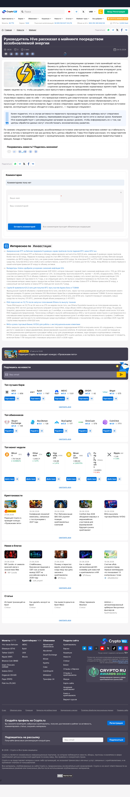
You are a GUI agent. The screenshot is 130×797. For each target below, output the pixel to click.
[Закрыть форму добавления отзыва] (121, 192)
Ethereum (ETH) (8, 648)
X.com (117, 30)
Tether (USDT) (8, 653)
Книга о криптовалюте (69, 694)
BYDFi (88, 391)
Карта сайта (68, 683)
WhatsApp (108, 30)
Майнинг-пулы (81, 19)
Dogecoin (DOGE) (9, 675)
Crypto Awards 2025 (118, 19)
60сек (45, 659)
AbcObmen (42, 421)
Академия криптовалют (69, 688)
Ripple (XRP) (7, 657)
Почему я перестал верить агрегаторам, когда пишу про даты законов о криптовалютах (63, 569)
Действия (9, 479)
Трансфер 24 (48, 679)
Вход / (110, 12)
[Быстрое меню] (100, 11)
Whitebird (47, 675)
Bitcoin (14, 454)
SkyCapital (66, 421)
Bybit (39, 391)
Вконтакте (126, 30)
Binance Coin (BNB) (10, 661)
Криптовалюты (7, 19)
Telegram (76, 11)
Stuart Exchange (16, 422)
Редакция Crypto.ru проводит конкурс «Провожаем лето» (47, 354)
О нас (4, 710)
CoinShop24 (48, 671)
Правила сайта (122, 710)
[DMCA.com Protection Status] (65, 775)
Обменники (32, 19)
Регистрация (119, 12)
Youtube (69, 11)
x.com (83, 11)
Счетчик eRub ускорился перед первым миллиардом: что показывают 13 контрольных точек (114, 569)
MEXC (64, 391)
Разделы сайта (71, 640)
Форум (66, 679)
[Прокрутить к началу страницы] (124, 781)
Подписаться (116, 740)
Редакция (29, 710)
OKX (13, 391)
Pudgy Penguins (95, 460)
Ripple (117, 453)
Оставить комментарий (24, 227)
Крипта (46, 663)
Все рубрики (97, 19)
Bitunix (25, 657)
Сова (45, 667)
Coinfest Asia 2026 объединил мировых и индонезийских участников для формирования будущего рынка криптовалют (89, 522)
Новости (57, 19)
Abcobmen (47, 651)
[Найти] (22, 12)
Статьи (68, 19)
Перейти (9, 431)
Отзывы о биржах (71, 669)
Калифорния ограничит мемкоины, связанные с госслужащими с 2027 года (39, 518)
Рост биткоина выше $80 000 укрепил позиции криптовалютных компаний (63, 519)
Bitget (112, 391)
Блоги (65, 665)
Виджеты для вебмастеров (47, 710)
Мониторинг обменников (48, 645)
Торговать (9, 398)
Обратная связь (16, 710)
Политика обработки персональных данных (97, 710)
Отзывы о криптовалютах (70, 674)
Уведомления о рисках (69, 710)
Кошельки (45, 19)
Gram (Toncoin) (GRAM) (8, 666)
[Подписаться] (121, 374)
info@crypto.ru (123, 663)
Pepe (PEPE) (7, 679)
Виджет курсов (70, 699)
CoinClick (114, 421)
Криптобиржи (29, 640)
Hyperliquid (55, 455)
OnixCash (90, 421)
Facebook (122, 30)
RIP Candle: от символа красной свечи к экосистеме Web (14, 567)
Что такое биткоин (10, 644)
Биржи (20, 19)
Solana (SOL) (7, 671)
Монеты (6, 640)
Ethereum (35, 454)
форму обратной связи (120, 661)
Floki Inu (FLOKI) (9, 683)
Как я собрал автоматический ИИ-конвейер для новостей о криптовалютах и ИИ (89, 568)
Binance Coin (76, 455)
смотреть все (65, 407)
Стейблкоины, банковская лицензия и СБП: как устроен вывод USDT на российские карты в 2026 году (39, 571)
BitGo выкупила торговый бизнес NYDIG (114, 515)
